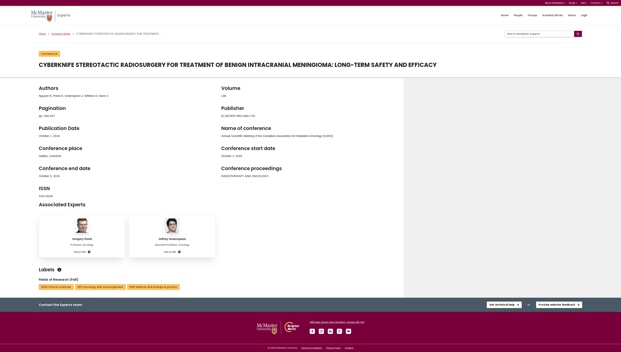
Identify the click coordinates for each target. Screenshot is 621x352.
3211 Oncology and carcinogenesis (100, 287)
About (572, 15)
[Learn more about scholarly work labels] (59, 269)
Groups (532, 15)
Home (504, 15)
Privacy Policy (333, 347)
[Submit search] (578, 34)
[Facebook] (312, 331)
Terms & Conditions (311, 347)
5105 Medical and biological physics (153, 287)
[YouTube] (348, 331)
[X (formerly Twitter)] (339, 331)
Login (584, 15)
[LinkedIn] (330, 331)
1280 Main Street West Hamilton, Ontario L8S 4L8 (337, 322)
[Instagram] (321, 331)
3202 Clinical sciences (56, 287)
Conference (49, 53)
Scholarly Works (552, 15)
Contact (349, 347)
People (518, 15)
